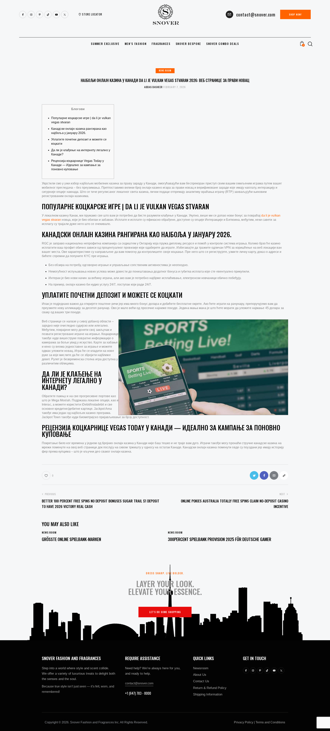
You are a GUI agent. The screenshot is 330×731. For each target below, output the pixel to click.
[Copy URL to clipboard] (284, 475)
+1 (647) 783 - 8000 (138, 693)
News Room (165, 70)
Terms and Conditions (270, 722)
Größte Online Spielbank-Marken (71, 539)
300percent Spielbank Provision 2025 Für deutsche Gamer (219, 539)
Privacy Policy (243, 722)
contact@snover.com (139, 683)
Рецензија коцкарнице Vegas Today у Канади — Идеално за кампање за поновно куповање (77, 165)
